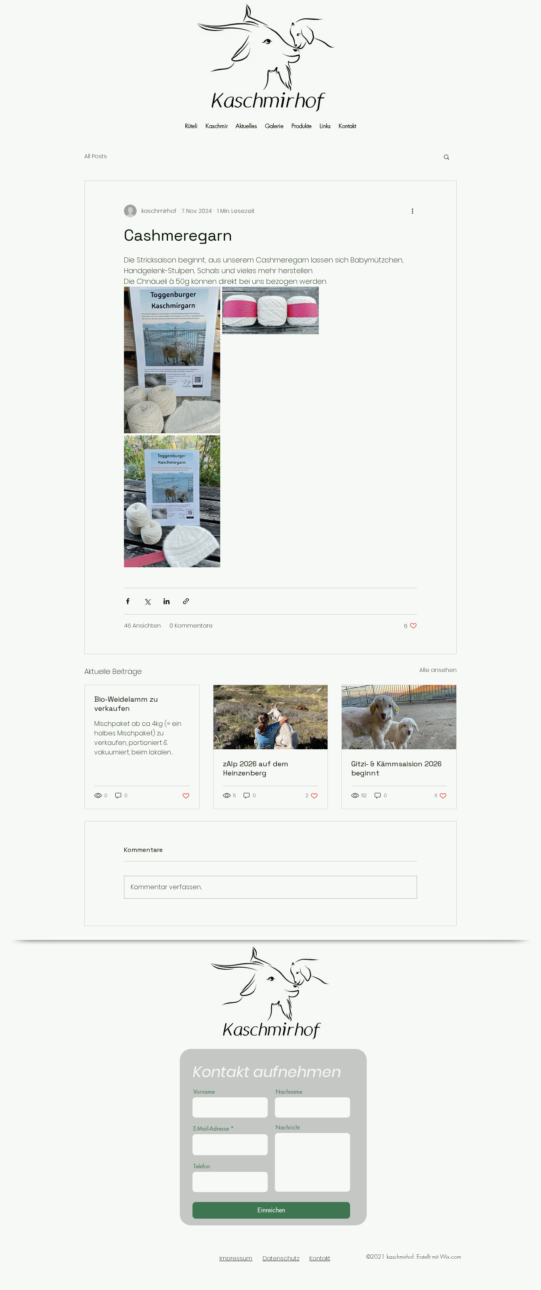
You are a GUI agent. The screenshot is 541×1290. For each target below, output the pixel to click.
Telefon (201, 1166)
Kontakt (319, 1258)
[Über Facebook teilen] (127, 601)
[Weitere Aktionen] (412, 211)
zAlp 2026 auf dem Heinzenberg (255, 768)
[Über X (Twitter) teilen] (147, 601)
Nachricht (287, 1127)
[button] (446, 156)
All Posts (95, 156)
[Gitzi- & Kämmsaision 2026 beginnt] (399, 717)
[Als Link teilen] (186, 601)
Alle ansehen (438, 670)
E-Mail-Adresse (211, 1128)
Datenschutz (281, 1258)
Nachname (289, 1092)
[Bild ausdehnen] (172, 360)
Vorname (204, 1092)
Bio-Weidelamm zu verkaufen (126, 704)
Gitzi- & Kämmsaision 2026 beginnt (396, 768)
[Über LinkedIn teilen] (166, 601)
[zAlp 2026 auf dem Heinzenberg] (270, 717)
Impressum (235, 1258)
